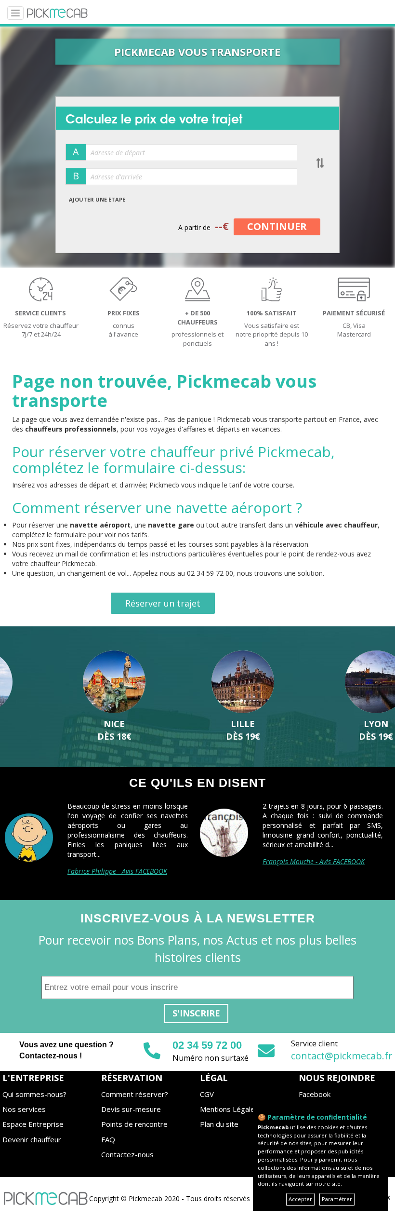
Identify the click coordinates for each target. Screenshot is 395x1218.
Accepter (300, 1199)
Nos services (24, 1109)
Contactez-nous (127, 1154)
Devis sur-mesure (131, 1109)
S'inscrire (196, 1013)
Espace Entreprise (33, 1124)
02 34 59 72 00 (207, 1045)
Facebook (314, 1094)
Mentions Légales (229, 1109)
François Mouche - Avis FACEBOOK (314, 861)
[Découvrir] (64, 682)
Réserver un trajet (162, 603)
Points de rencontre (134, 1124)
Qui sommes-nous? (34, 1094)
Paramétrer (337, 1199)
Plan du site (219, 1124)
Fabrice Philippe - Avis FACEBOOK (117, 871)
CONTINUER (277, 226)
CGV (207, 1094)
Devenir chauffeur (31, 1139)
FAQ (108, 1139)
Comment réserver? (134, 1094)
